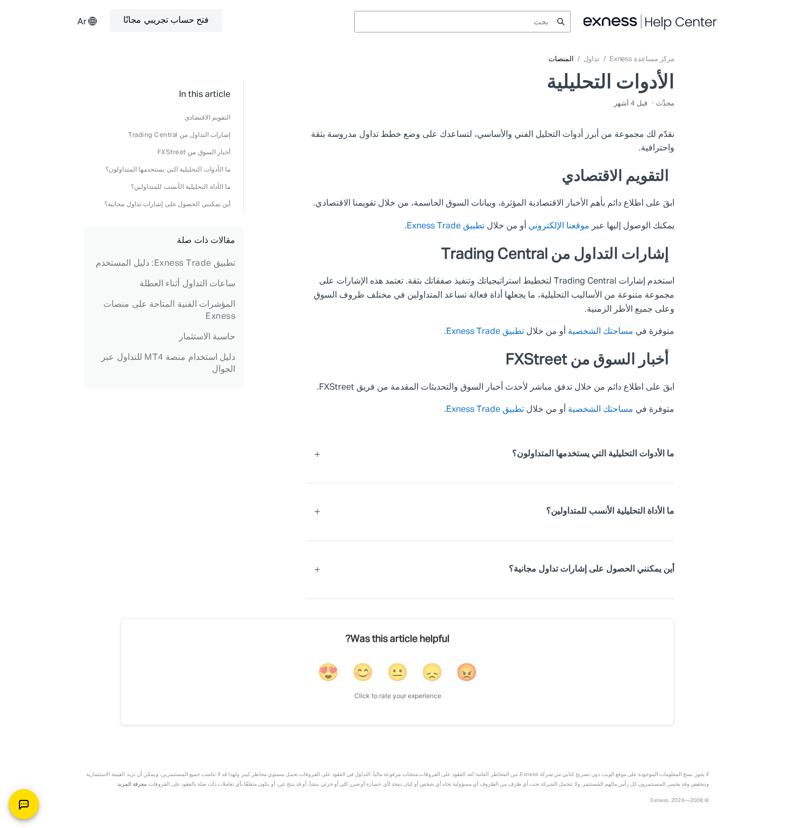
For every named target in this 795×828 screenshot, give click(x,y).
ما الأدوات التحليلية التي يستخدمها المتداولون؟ (168, 170)
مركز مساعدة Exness (642, 59)
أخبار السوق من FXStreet (194, 152)
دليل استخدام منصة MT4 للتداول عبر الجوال (168, 363)
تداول (592, 59)
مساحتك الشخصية (600, 331)
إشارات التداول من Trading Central (179, 135)
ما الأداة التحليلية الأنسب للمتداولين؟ (180, 187)
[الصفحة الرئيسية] (651, 21)
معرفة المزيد (132, 784)
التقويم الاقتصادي (207, 118)
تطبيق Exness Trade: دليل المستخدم (165, 263)
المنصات (561, 59)
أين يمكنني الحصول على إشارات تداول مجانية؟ (167, 204)
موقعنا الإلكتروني (558, 226)
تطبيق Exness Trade (446, 226)
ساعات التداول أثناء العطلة (188, 284)
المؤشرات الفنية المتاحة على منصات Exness (169, 310)
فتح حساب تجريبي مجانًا (166, 20)
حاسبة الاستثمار (207, 337)
